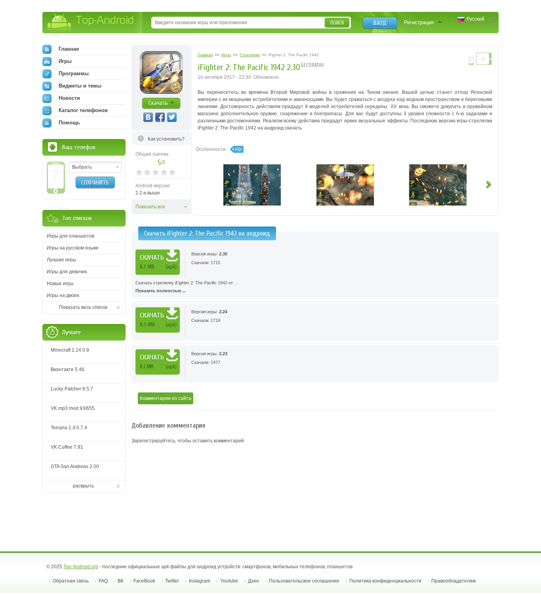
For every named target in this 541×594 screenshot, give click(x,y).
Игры (65, 61)
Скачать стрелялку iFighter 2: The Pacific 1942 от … (186, 286)
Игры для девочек (67, 271)
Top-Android (91, 23)
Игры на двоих (63, 295)
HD (238, 149)
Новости (69, 98)
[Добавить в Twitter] (172, 117)
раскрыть (83, 486)
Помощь (69, 123)
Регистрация (419, 22)
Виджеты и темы (80, 86)
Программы (74, 73)
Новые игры (60, 283)
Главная (69, 49)
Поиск (337, 22)
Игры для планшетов (70, 236)
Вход (380, 23)
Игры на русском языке (73, 248)
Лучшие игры (61, 260)
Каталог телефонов (83, 110)
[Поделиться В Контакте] (148, 117)
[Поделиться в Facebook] (160, 117)
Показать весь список (83, 307)
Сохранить (95, 182)
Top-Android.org (80, 566)
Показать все (150, 206)
